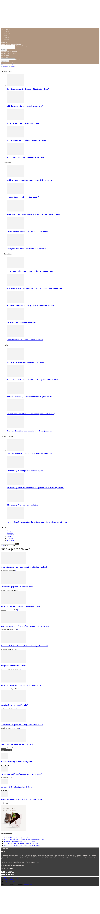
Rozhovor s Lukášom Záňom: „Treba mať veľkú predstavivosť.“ (24, 646)
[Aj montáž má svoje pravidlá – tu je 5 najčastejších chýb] (13, 721)
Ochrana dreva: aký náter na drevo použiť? (23, 197)
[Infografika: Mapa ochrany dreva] (13, 662)
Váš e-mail (18, 59)
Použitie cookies (8, 880)
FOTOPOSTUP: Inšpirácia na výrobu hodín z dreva (25, 362)
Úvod (2, 545)
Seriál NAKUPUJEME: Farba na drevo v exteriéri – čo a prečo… (30, 180)
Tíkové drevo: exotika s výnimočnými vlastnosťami (26, 140)
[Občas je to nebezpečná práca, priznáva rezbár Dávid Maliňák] (15, 450)
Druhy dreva (7, 33)
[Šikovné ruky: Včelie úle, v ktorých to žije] (15, 501)
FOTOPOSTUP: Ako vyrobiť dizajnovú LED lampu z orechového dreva (32, 380)
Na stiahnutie (7, 29)
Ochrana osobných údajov (8, 53)
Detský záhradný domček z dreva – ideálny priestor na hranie (30, 271)
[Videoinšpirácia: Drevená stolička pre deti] (13, 741)
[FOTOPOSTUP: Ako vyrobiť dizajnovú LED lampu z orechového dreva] (15, 376)
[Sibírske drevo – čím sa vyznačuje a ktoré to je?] (15, 103)
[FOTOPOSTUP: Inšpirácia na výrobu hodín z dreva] (15, 359)
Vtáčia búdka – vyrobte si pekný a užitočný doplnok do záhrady (31, 414)
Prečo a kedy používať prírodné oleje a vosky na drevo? (21, 774)
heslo (16, 48)
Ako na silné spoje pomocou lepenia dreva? (17, 587)
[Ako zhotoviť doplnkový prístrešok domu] (4, 784)
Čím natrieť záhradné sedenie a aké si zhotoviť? (25, 340)
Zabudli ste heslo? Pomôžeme (9, 51)
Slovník (5, 35)
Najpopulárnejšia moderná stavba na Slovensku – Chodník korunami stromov (37, 522)
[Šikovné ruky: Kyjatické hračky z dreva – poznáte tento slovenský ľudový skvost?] (15, 484)
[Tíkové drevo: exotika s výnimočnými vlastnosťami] (15, 137)
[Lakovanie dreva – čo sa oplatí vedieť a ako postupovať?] (15, 228)
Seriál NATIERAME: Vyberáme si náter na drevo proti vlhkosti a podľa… (34, 214)
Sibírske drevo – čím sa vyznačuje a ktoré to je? (25, 106)
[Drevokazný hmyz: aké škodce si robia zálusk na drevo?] (15, 85)
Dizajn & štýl (7, 254)
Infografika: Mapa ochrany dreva (13, 666)
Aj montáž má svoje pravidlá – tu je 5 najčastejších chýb (22, 725)
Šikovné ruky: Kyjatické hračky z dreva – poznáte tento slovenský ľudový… (35, 488)
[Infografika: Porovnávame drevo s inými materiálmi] (13, 682)
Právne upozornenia (10, 881)
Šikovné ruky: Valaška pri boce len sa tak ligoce (25, 471)
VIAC (5, 527)
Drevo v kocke (8, 71)
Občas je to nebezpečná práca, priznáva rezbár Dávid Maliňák (30, 453)
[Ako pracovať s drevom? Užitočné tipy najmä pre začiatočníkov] (13, 623)
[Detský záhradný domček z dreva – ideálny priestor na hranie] (15, 268)
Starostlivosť (7, 163)
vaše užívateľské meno (21, 46)
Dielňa (6, 345)
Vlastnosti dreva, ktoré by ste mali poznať (23, 123)
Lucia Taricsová (5, 689)
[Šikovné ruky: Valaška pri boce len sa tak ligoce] (15, 467)
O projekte (6, 37)
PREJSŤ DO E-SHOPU (25, 905)
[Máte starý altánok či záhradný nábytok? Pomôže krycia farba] (15, 302)
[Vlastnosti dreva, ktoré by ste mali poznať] (15, 120)
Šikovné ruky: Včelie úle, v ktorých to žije (22, 505)
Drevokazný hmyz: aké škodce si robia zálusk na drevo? (28, 89)
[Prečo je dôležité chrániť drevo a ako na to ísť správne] (15, 245)
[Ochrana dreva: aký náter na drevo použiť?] (15, 194)
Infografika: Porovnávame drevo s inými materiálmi (21, 685)
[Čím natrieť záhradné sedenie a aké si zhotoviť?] (15, 336)
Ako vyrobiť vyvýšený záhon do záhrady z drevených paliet (29, 431)
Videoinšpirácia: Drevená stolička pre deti (17, 744)
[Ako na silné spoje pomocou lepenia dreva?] (13, 583)
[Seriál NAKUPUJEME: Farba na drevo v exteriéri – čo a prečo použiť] (15, 177)
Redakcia (3, 570)
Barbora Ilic (4, 669)
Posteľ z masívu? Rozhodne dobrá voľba (21, 323)
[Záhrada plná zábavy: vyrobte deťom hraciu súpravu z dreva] (15, 393)
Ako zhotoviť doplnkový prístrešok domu (16, 787)
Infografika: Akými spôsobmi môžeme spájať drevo (20, 606)
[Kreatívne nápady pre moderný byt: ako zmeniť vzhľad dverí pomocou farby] (15, 285)
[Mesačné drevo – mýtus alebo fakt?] (13, 702)
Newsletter (6, 31)
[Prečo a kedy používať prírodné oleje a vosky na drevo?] (4, 771)
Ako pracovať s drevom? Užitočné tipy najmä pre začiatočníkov (25, 626)
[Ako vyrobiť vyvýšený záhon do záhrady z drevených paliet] (15, 427)
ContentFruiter (27, 885)
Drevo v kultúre (8, 436)
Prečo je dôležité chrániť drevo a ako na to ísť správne (27, 249)
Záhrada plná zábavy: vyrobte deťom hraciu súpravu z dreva (29, 397)
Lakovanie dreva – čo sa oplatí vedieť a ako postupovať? (28, 231)
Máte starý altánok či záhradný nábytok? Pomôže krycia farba (31, 305)
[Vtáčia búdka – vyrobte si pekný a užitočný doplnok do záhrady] (15, 410)
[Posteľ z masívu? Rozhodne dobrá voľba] (15, 319)
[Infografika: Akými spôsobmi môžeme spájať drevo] (13, 603)
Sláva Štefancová (6, 728)
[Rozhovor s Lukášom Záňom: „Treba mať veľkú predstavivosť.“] (13, 643)
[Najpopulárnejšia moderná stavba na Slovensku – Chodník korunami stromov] (15, 519)
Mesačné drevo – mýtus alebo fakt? (14, 705)
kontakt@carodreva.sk (17, 865)
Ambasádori (6, 39)
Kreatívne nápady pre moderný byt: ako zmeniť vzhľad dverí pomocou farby (35, 288)
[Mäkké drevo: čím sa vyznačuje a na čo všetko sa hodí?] (15, 154)
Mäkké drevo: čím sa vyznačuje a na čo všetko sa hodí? (27, 157)
